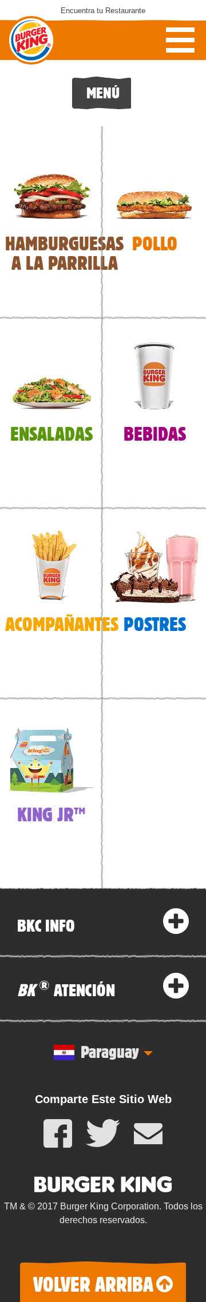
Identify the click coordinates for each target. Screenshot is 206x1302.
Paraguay (109, 1051)
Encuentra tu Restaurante (103, 10)
